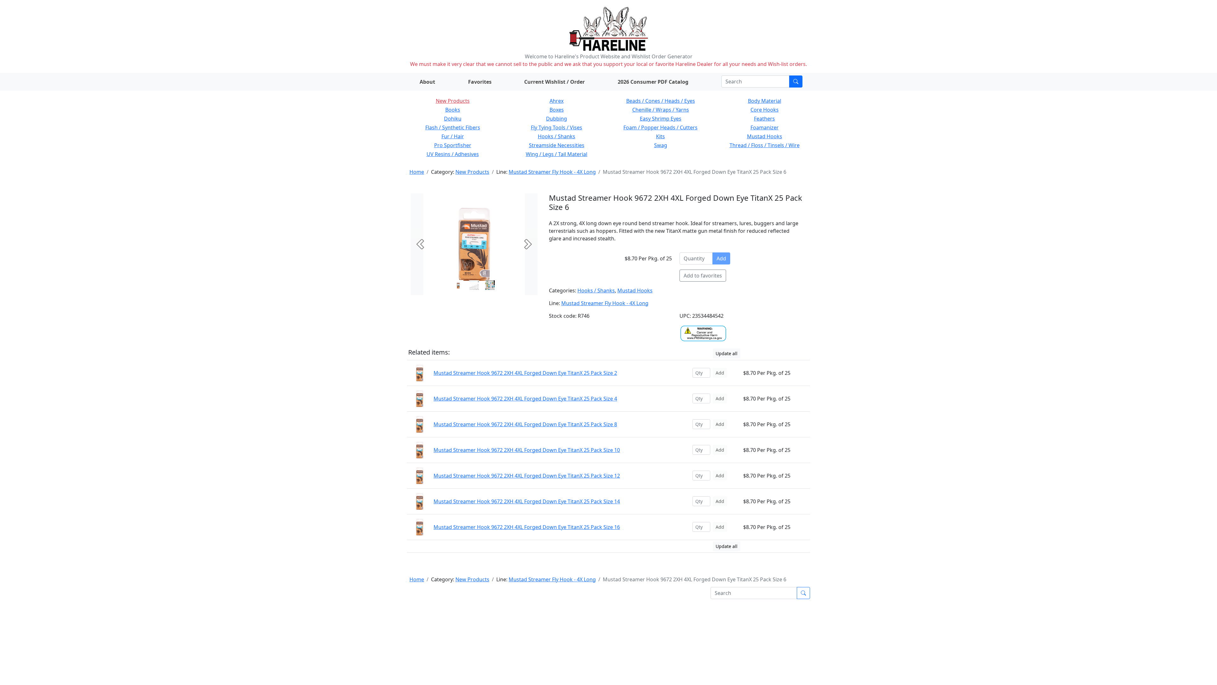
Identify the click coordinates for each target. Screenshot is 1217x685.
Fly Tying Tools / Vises (556, 127)
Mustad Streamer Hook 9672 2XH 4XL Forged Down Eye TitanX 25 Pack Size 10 (527, 450)
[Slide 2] (490, 285)
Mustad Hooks (764, 136)
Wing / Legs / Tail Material (556, 154)
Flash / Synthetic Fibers (452, 127)
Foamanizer (764, 127)
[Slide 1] (474, 285)
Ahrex (556, 100)
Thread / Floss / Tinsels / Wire (765, 145)
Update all (726, 353)
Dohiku (452, 118)
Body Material (764, 100)
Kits (660, 136)
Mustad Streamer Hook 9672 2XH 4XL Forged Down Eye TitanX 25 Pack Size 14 (527, 501)
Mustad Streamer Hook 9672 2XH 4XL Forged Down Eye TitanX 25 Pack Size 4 (525, 398)
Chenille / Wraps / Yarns (660, 109)
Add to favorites (703, 275)
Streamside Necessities (556, 145)
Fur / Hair (452, 136)
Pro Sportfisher (452, 145)
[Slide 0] (458, 285)
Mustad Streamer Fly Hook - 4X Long (552, 171)
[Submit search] (795, 81)
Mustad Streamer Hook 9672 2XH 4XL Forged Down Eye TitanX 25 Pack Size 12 (527, 475)
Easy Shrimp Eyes (660, 118)
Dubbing (556, 118)
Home (416, 171)
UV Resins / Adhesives (453, 154)
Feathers (764, 118)
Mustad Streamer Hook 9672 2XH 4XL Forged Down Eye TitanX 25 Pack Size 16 (527, 527)
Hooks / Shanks (556, 136)
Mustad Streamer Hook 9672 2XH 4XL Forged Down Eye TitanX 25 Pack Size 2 (525, 372)
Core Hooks (764, 109)
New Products (453, 100)
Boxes (557, 109)
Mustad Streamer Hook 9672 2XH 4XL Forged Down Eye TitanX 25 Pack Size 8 (525, 424)
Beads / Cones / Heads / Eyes (660, 100)
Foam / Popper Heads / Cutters (660, 127)
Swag (660, 145)
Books (452, 109)
